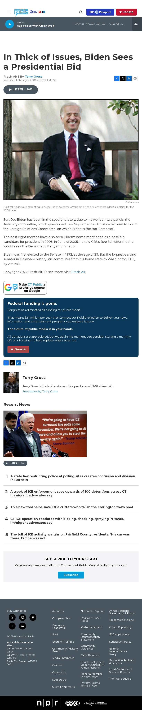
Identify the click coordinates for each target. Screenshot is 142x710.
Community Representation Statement (90, 637)
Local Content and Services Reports (120, 671)
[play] (9, 24)
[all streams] (137, 24)
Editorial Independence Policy (118, 651)
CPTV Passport (90, 655)
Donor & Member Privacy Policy (91, 675)
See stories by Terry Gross (40, 391)
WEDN (18, 648)
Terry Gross (34, 76)
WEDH (10, 648)
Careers (56, 665)
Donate (127, 12)
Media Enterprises (63, 658)
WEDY (10, 651)
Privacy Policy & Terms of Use (90, 684)
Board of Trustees (63, 642)
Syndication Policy (120, 642)
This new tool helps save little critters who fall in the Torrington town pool (71, 507)
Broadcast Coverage (121, 620)
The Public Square (120, 679)
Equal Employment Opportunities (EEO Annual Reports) (93, 665)
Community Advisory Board (65, 650)
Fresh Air (78, 272)
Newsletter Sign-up (92, 611)
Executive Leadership (59, 627)
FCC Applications (119, 634)
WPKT (32, 654)
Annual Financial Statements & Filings (122, 612)
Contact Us (59, 672)
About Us (58, 611)
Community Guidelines (88, 647)
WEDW (28, 648)
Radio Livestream (91, 627)
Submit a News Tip (63, 687)
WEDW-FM (13, 654)
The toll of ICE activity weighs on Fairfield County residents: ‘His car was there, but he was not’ (70, 536)
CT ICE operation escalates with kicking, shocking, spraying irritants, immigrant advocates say (67, 521)
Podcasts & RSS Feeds (90, 619)
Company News (62, 618)
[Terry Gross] (11, 382)
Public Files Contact (17, 661)
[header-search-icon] (80, 12)
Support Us (59, 680)
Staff (55, 634)
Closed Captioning (120, 627)
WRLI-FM (11, 658)
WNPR (23, 654)
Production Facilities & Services (121, 662)
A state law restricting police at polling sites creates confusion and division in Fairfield (72, 478)
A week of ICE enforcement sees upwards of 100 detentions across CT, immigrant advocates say (68, 493)
